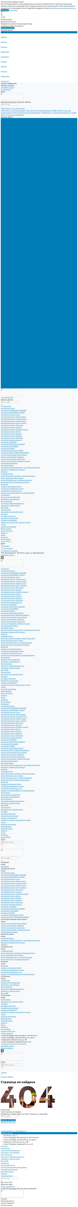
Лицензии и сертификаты (10, 212)
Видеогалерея (6, 242)
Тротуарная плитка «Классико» (12, 138)
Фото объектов (6, 214)
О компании (5, 1148)
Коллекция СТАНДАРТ (9, 155)
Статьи (3, 237)
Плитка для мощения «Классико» (13, 172)
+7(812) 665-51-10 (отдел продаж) (13, 111)
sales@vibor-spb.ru (8, 88)
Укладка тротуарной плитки (11, 199)
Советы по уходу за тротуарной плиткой (15, 235)
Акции (3, 383)
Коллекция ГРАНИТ (8, 161)
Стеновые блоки (7, 187)
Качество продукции (8, 239)
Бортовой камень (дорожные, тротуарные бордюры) (20, 180)
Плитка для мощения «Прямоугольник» (15, 174)
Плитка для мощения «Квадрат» (12, 170)
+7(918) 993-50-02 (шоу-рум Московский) (26, 113)
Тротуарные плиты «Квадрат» (11, 149)
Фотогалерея (5, 387)
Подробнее (13, 10)
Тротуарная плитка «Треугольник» (13, 130)
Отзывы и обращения (9, 233)
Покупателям (6, 358)
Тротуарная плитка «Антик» (11, 144)
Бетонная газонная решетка (11, 153)
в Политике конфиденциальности (63, 8)
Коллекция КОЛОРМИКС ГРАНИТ (13, 125)
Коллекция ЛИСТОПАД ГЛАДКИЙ (13, 157)
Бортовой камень (7, 178)
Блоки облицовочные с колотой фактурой (16, 193)
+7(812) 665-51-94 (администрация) (38, 111)
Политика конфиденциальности (12, 216)
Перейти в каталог (7, 28)
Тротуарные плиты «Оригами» (12, 151)
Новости (4, 381)
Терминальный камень (9, 176)
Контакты (4, 385)
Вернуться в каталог (8, 1122)
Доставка (4, 227)
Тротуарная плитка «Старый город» (14, 132)
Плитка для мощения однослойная (14, 168)
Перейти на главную (8, 1120)
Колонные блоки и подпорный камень (15, 195)
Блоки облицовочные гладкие (12, 191)
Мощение (4, 332)
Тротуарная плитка (8, 121)
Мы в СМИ (4, 220)
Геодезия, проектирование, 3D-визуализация (17, 206)
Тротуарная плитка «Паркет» (11, 146)
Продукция (5, 254)
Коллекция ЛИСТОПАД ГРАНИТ (12, 163)
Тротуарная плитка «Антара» (11, 140)
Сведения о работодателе (10, 218)
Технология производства (10, 210)
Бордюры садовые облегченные (13, 182)
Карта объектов (6, 244)
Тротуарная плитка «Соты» (10, 127)
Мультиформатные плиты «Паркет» (14, 136)
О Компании (5, 343)
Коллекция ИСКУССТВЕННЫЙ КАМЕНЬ (15, 165)
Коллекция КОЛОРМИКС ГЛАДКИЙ (13, 123)
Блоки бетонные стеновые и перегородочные (18, 189)
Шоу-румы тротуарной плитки (12, 225)
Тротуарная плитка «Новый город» (13, 134)
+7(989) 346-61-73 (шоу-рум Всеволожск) (56, 113)
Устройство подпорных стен (11, 204)
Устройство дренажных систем (12, 201)
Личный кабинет (7, 1048)
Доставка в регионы (8, 229)
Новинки (4, 184)
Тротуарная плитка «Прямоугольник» (14, 142)
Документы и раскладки (9, 231)
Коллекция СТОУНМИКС (10, 159)
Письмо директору (8, 1186)
